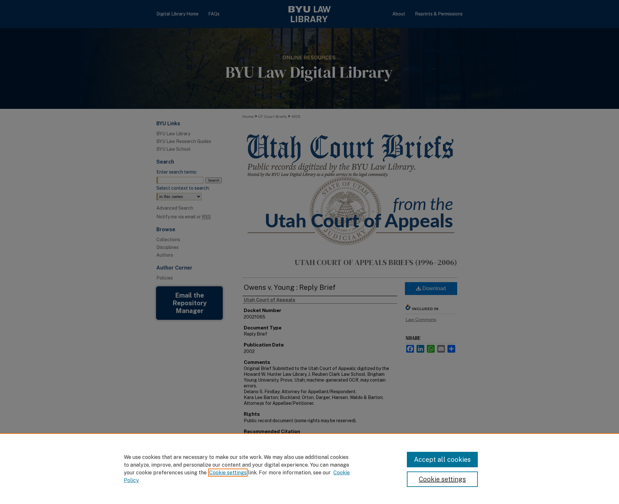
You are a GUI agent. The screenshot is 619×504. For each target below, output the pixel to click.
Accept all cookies (442, 459)
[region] (309, 468)
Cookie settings (228, 473)
